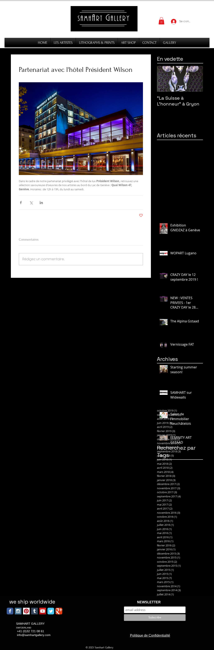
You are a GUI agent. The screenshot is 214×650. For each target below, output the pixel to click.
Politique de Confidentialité (150, 635)
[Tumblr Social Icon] (34, 611)
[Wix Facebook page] (10, 611)
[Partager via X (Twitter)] (31, 203)
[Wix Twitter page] (50, 611)
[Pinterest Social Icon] (26, 611)
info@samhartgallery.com (34, 635)
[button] (161, 20)
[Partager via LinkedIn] (41, 203)
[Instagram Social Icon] (18, 611)
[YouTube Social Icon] (42, 611)
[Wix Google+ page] (59, 611)
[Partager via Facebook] (21, 203)
